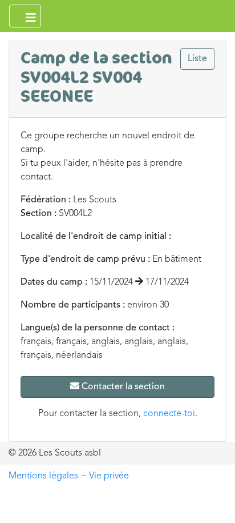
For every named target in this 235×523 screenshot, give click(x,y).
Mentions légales (43, 476)
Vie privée (109, 476)
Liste (197, 58)
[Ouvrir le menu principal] (25, 16)
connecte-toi (169, 413)
